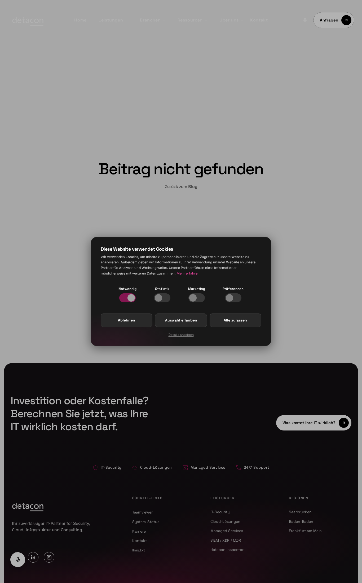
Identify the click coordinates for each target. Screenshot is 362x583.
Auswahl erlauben (181, 320)
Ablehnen (126, 320)
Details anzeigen (181, 335)
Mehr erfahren (188, 273)
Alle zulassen (235, 320)
